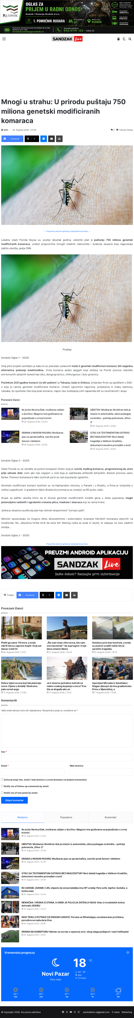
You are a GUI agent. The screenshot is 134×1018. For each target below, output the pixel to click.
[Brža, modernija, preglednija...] (67, 562)
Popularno (66, 817)
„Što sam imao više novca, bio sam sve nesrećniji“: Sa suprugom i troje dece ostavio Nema (66, 645)
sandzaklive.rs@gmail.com (96, 1012)
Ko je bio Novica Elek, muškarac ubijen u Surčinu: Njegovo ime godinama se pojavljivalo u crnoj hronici (43, 413)
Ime (4, 751)
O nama (115, 1012)
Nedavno (22, 817)
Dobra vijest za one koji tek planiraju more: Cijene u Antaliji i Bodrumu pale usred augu (21, 686)
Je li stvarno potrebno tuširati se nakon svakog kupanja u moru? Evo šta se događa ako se (66, 686)
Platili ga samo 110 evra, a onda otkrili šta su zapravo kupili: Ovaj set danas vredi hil (21, 645)
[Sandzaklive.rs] (67, 39)
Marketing (127, 1012)
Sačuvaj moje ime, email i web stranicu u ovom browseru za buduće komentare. (45, 779)
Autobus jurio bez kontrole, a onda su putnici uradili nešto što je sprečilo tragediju (111, 645)
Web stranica (76, 765)
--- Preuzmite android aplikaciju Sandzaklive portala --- (67, 231)
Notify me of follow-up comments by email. (26, 786)
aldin (6, 130)
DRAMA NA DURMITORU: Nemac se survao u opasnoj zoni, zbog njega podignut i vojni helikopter (75, 931)
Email (5, 765)
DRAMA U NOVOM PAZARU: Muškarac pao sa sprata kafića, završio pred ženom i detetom (42, 436)
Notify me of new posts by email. (21, 792)
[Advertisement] (67, 69)
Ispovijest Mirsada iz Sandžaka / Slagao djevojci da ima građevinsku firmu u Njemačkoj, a (112, 686)
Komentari (111, 817)
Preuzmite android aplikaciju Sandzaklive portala (67, 544)
